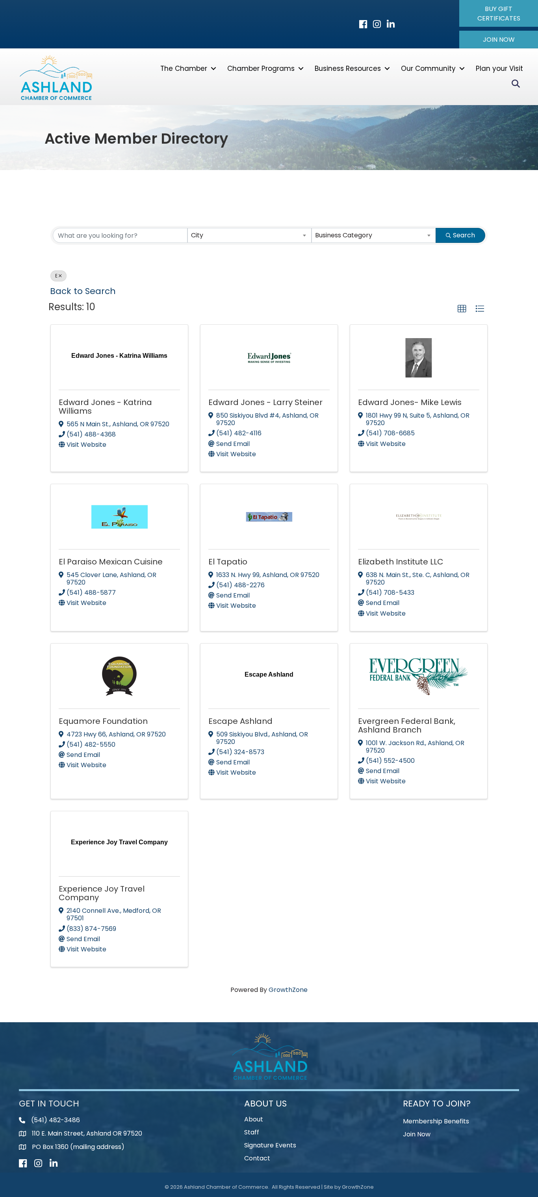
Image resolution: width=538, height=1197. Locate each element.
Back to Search (83, 291)
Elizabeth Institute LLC (400, 561)
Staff (251, 1132)
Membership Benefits (436, 1121)
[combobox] (249, 235)
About (253, 1119)
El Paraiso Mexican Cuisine (111, 561)
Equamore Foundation (103, 721)
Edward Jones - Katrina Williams (105, 406)
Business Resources (348, 68)
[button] (498, 13)
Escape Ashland (240, 721)
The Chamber (183, 68)
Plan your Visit (499, 68)
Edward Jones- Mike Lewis (410, 402)
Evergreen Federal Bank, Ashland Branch (406, 725)
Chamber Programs (261, 68)
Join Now (416, 1134)
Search (464, 235)
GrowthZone (288, 989)
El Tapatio (227, 561)
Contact (257, 1158)
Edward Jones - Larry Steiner (265, 402)
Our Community (428, 68)
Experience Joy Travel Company (102, 893)
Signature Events (270, 1145)
